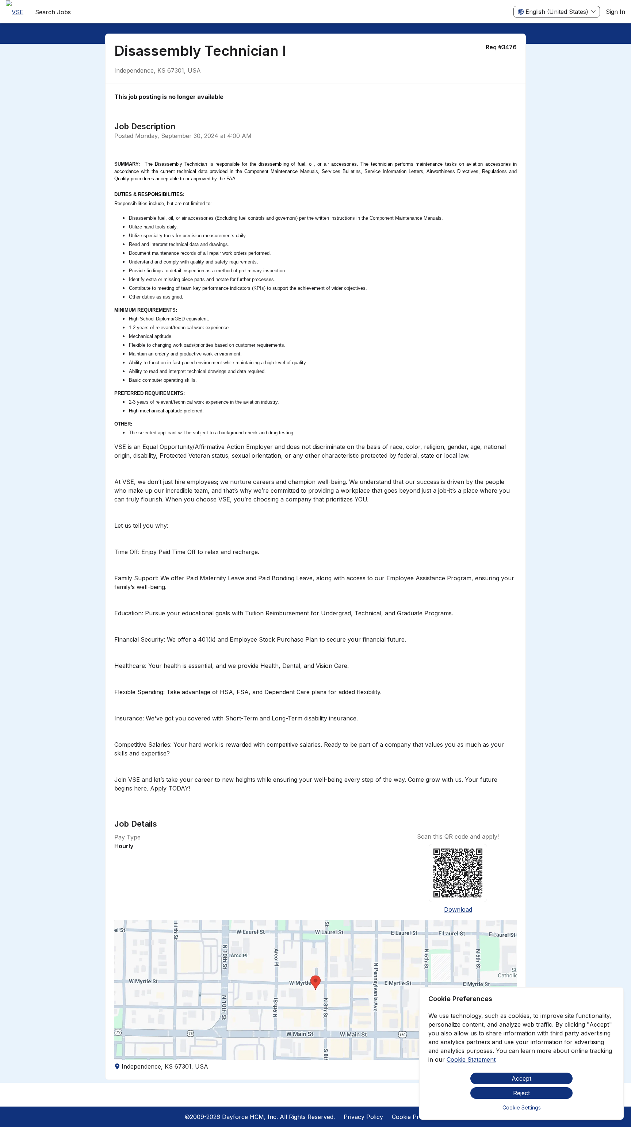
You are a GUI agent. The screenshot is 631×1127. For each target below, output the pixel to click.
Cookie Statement (471, 1059)
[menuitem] (14, 12)
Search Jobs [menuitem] (53, 12)
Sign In (615, 11)
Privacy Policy (363, 1116)
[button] (315, 990)
